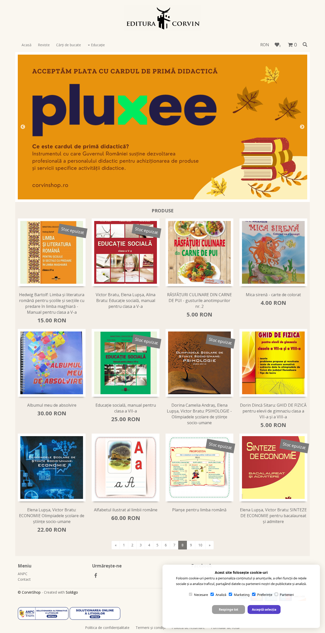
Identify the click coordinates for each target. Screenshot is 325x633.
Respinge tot (228, 609)
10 (200, 545)
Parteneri (287, 594)
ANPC (22, 573)
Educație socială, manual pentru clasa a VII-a (125, 408)
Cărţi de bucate (68, 44)
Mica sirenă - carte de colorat (273, 294)
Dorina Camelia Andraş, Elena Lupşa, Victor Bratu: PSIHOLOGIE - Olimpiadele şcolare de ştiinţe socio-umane (199, 413)
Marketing (242, 594)
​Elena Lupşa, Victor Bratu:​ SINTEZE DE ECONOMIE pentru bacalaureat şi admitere (273, 515)
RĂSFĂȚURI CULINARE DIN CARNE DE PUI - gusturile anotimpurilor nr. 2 (199, 300)
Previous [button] (22, 127)
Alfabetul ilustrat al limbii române (125, 510)
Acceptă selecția (264, 609)
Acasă (26, 44)
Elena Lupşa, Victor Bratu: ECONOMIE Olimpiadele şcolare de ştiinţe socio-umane (51, 515)
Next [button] (302, 127)
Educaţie (97, 44)
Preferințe (264, 594)
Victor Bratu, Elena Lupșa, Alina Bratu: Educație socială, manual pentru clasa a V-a (125, 300)
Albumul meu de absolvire (51, 405)
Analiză (221, 594)
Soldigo (72, 592)
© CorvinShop (29, 592)
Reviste (44, 44)
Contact (24, 579)
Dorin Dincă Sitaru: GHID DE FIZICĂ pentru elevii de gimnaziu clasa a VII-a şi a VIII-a (273, 411)
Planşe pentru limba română (199, 510)
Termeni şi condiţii (151, 627)
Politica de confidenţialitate (107, 627)
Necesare (201, 594)
